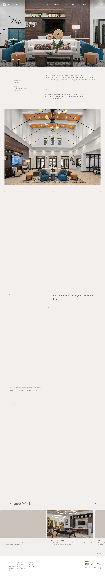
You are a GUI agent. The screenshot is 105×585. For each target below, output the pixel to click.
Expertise (56, 4)
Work (65, 4)
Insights (83, 4)
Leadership (11, 568)
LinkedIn (31, 564)
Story (10, 564)
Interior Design (20, 566)
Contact (93, 4)
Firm (47, 4)
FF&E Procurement (21, 568)
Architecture (20, 564)
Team (10, 571)
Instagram (31, 566)
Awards (74, 4)
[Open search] (101, 4)
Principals (11, 566)
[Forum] (10, 4)
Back (6, 71)
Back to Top (99, 553)
